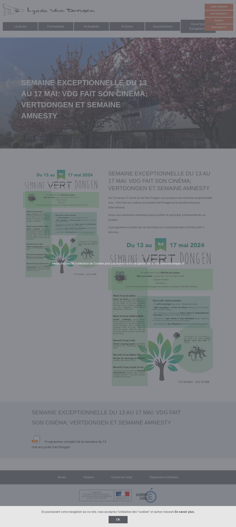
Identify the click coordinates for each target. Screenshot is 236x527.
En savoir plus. (185, 512)
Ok (118, 519)
